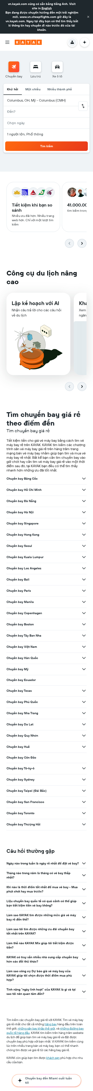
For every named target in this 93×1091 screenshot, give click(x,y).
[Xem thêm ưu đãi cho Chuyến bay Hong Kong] (84, 534)
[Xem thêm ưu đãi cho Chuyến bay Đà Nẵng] (84, 501)
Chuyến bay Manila (20, 602)
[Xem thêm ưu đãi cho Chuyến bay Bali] (84, 579)
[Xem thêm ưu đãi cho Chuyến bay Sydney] (84, 779)
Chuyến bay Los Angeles (23, 568)
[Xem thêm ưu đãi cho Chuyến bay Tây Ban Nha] (84, 635)
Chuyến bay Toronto (20, 813)
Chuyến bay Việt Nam (21, 647)
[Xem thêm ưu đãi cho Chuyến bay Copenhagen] (84, 613)
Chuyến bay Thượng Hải (23, 824)
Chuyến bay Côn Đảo (21, 757)
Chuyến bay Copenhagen (24, 613)
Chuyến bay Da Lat (19, 724)
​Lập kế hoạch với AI (35, 303)
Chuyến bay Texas (19, 691)
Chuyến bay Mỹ (17, 669)
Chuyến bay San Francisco (25, 802)
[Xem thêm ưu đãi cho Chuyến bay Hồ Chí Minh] (84, 489)
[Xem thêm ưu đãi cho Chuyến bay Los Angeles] (84, 568)
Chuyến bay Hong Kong (22, 535)
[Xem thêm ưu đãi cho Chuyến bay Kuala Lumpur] (84, 557)
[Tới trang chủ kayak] (28, 42)
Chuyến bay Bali (17, 579)
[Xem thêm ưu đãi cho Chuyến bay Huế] (84, 746)
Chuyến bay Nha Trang (22, 713)
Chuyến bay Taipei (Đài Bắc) (26, 791)
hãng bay (51, 1024)
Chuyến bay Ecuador (21, 680)
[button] (88, 17)
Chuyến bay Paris (18, 591)
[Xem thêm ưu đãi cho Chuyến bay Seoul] (84, 545)
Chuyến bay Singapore (22, 523)
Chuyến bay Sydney (20, 779)
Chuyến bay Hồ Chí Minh (24, 490)
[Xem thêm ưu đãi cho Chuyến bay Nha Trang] (84, 713)
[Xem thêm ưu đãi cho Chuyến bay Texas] (84, 690)
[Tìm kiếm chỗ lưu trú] (35, 66)
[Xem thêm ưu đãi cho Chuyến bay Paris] (84, 590)
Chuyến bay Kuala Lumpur (24, 557)
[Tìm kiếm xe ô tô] (57, 66)
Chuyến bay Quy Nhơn (22, 735)
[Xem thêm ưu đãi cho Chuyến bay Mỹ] (84, 669)
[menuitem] (13, 69)
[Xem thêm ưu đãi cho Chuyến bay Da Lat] (84, 724)
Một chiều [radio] (32, 89)
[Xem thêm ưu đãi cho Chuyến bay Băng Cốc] (84, 478)
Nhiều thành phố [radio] (59, 89)
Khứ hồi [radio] (12, 89)
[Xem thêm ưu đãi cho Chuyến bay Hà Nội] (84, 512)
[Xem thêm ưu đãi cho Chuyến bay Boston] (84, 624)
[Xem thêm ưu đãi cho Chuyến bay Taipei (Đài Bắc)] (84, 790)
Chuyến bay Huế (18, 747)
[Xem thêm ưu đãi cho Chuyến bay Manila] (84, 601)
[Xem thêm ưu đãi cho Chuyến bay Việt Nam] (84, 646)
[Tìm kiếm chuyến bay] (13, 66)
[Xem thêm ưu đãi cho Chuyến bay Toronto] (84, 813)
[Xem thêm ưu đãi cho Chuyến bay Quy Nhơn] (84, 735)
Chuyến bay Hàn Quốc (22, 658)
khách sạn (53, 1058)
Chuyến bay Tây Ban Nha (23, 635)
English (47, 8)
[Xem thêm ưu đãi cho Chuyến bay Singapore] (84, 523)
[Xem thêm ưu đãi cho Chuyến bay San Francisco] (84, 802)
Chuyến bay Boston (20, 624)
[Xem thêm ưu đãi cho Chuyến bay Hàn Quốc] (84, 658)
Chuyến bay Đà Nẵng (21, 501)
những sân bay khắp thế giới (36, 1028)
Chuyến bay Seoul (19, 546)
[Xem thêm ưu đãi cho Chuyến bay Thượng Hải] (84, 824)
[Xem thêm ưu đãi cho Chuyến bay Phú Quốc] (84, 701)
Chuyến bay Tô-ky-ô (20, 768)
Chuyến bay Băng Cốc (22, 479)
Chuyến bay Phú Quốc (22, 702)
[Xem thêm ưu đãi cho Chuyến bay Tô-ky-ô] (84, 768)
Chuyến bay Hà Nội (20, 512)
